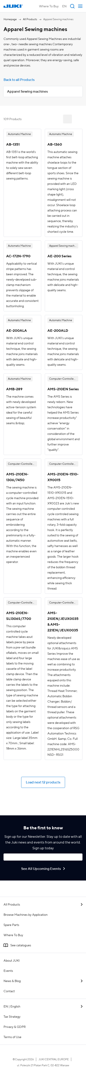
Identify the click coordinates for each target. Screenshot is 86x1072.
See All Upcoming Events (41, 869)
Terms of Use (12, 1037)
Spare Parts (11, 925)
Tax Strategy (12, 1016)
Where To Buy (49, 6)
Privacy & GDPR (15, 1027)
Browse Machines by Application (26, 914)
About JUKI (12, 960)
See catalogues (20, 945)
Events (8, 970)
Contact (9, 991)
